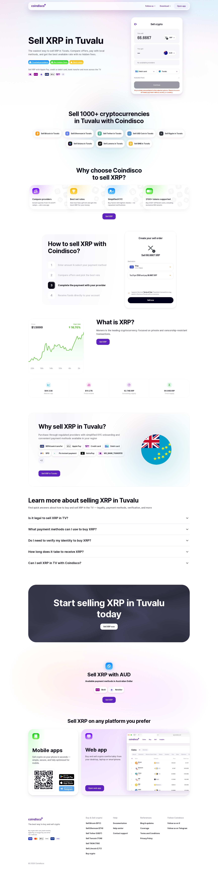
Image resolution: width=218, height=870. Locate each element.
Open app (181, 6)
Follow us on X (174, 823)
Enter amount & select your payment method (83, 265)
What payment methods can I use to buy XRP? (62, 529)
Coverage (144, 828)
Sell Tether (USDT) (94, 833)
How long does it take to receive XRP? (56, 552)
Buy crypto (90, 853)
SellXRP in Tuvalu (49, 473)
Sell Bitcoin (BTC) (93, 823)
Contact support (120, 833)
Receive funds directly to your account (79, 295)
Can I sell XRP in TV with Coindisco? (54, 563)
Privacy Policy (146, 838)
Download (164, 6)
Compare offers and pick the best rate (79, 275)
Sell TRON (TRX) (93, 843)
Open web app (94, 788)
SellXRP (109, 216)
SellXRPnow (109, 626)
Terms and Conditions (150, 833)
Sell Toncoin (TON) (94, 838)
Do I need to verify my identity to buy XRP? (59, 540)
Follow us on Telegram (177, 828)
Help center (118, 828)
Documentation (120, 823)
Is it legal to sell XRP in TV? (48, 518)
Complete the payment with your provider (80, 285)
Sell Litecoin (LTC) (94, 848)
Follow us (149, 6)
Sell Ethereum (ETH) (94, 828)
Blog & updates (147, 823)
